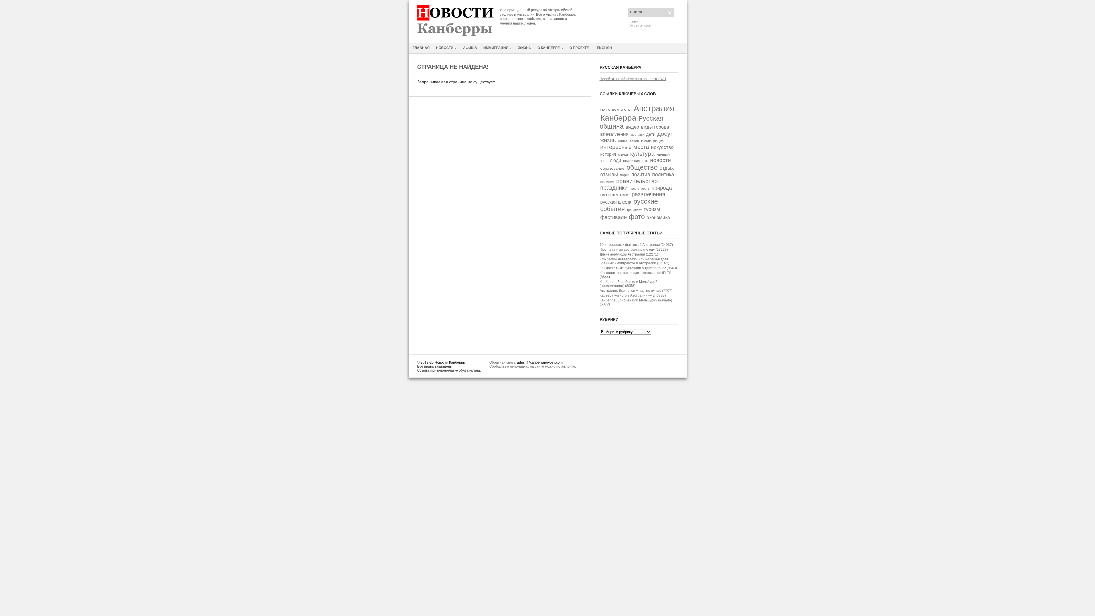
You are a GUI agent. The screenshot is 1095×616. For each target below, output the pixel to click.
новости (660, 160)
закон (634, 141)
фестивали (613, 217)
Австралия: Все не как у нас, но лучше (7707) (636, 291)
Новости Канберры (450, 362)
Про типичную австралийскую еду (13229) (634, 250)
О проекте (579, 48)
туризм (652, 209)
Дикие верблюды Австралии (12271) (629, 254)
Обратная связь (640, 25)
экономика (658, 217)
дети (650, 134)
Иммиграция (495, 48)
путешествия (615, 194)
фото (637, 216)
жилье (623, 141)
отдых (667, 168)
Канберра (618, 117)
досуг (665, 133)
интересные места (624, 147)
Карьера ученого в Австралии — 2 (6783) (633, 295)
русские (645, 201)
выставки (637, 134)
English (604, 48)
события (612, 208)
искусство (662, 147)
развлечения (648, 194)
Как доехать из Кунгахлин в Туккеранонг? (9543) (638, 268)
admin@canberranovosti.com (540, 362)
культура (642, 153)
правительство (637, 181)
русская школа (615, 202)
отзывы (609, 174)
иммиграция (652, 140)
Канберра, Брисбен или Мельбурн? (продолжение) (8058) (628, 284)
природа (662, 188)
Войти (634, 21)
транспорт (634, 210)
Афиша (470, 48)
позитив (640, 174)
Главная (421, 48)
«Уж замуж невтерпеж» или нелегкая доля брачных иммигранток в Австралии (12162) (634, 261)
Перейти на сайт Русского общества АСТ (633, 79)
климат (623, 154)
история (608, 154)
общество (642, 167)
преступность (640, 188)
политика (663, 174)
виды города (655, 127)
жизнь (608, 140)
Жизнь (524, 48)
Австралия (654, 108)
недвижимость (635, 161)
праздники (614, 188)
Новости (444, 48)
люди (615, 160)
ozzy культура (616, 109)
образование (612, 168)
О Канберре (549, 48)
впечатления (614, 134)
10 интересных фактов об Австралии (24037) (636, 245)
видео (632, 127)
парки (624, 175)
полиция (607, 182)
